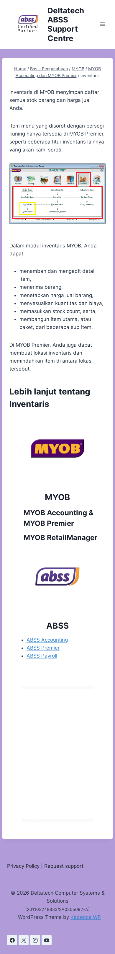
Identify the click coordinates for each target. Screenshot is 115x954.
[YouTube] (47, 940)
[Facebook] (12, 940)
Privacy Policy (23, 866)
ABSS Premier (43, 648)
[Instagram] (35, 940)
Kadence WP (85, 917)
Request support (63, 866)
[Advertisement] (57, 754)
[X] (24, 940)
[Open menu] (102, 24)
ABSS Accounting (47, 640)
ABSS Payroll (42, 656)
